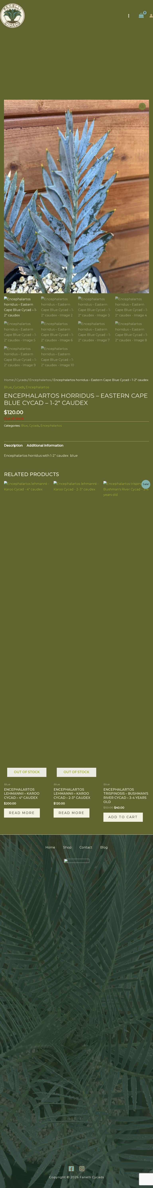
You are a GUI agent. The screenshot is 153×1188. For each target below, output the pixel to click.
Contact (85, 847)
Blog (104, 847)
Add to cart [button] (123, 817)
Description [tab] (13, 445)
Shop (67, 847)
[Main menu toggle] (129, 15)
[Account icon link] (151, 16)
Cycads (21, 380)
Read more (22, 813)
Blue (8, 387)
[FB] (71, 1168)
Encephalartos (40, 380)
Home (9, 380)
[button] (142, 106)
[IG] (82, 1168)
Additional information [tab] (45, 445)
